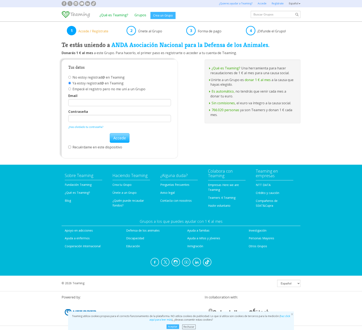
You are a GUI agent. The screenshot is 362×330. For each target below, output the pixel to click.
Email (73, 95)
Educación (133, 246)
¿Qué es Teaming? (114, 15)
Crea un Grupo (163, 15)
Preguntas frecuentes (174, 185)
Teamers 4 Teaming (221, 198)
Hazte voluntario (219, 206)
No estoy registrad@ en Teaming (98, 77)
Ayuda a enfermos (77, 238)
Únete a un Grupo (124, 193)
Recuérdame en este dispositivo (97, 147)
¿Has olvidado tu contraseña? (85, 127)
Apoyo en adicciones (79, 230)
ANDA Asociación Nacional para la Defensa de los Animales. (190, 45)
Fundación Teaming (78, 185)
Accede (119, 137)
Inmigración (195, 246)
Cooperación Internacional (83, 246)
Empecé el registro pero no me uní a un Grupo (108, 89)
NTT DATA (263, 185)
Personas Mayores (261, 238)
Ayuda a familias (198, 230)
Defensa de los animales (143, 230)
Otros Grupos (258, 246)
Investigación (257, 230)
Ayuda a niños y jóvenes (203, 238)
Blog (68, 201)
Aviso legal (167, 193)
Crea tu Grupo (122, 185)
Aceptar (172, 326)
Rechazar (189, 326)
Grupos (140, 15)
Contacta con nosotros (176, 201)
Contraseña (78, 111)
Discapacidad (135, 238)
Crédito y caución (267, 193)
